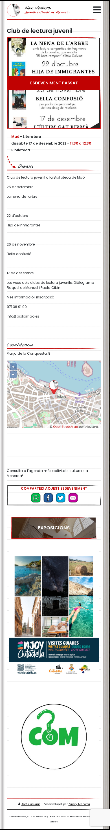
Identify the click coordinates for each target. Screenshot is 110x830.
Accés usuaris (30, 804)
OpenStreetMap (65, 426)
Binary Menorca (79, 804)
